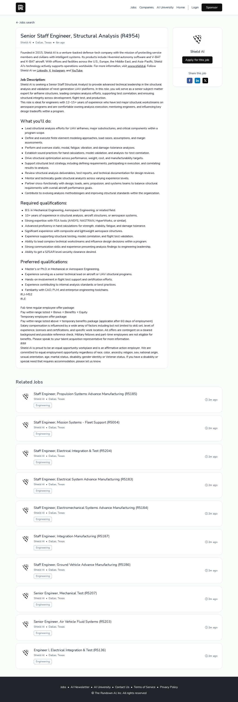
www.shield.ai (137, 66)
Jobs (133, 7)
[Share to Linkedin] (197, 80)
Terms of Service (144, 687)
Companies (146, 7)
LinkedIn (42, 70)
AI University (165, 7)
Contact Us (122, 687)
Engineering (43, 405)
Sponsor (212, 7)
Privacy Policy (169, 687)
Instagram (58, 70)
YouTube (77, 70)
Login (195, 7)
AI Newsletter (80, 687)
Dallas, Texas (44, 42)
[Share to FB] (189, 80)
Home (180, 7)
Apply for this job (197, 60)
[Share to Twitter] (205, 80)
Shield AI (25, 42)
